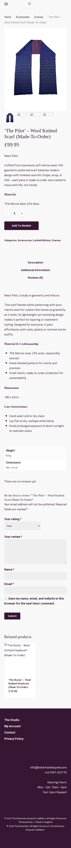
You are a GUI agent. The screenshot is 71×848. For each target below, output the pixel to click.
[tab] (35, 262)
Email (9, 584)
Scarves (38, 16)
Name (9, 569)
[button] (6, 4)
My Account (12, 726)
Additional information (35, 270)
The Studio (11, 720)
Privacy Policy (13, 738)
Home (7, 16)
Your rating (12, 519)
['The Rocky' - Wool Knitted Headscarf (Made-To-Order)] (20, 658)
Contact (9, 732)
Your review (13, 536)
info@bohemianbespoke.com (48, 767)
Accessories (23, 16)
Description (35, 262)
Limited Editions (42, 240)
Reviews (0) (35, 277)
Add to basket (21, 226)
